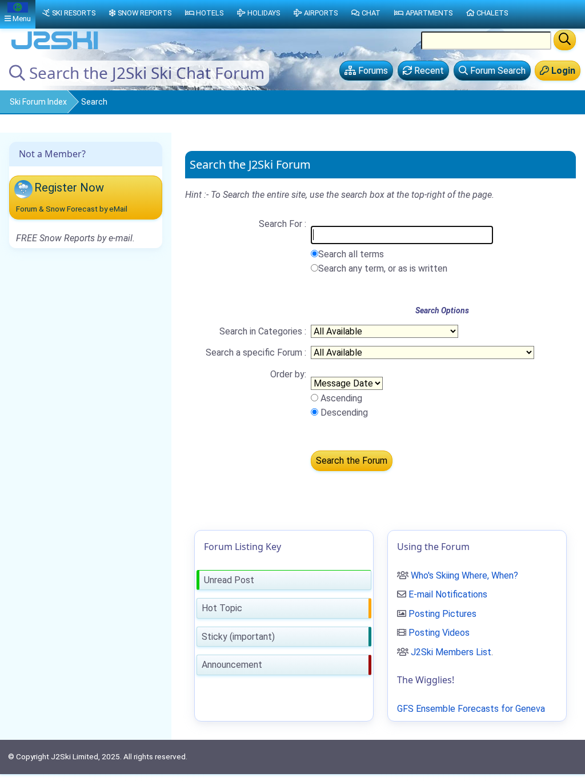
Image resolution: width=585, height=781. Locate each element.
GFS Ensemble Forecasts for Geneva (471, 708)
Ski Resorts (73, 13)
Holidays (263, 13)
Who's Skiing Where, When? (464, 575)
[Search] (565, 40)
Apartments (429, 13)
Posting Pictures (442, 613)
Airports (321, 13)
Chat (371, 13)
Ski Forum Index (38, 101)
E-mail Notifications (447, 594)
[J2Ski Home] (55, 48)
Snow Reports (144, 13)
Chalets (492, 13)
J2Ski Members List (451, 652)
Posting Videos (439, 632)
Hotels (209, 13)
